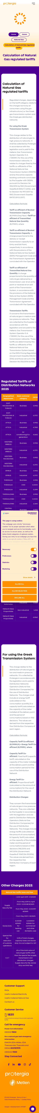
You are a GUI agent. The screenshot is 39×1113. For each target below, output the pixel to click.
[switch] (34, 556)
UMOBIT (23, 1106)
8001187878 (15, 1048)
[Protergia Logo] (9, 3)
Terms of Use (21, 1097)
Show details (28, 577)
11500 (14, 1032)
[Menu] (33, 4)
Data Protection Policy (12, 1099)
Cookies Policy (26, 1099)
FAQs (7, 990)
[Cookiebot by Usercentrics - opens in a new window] (28, 513)
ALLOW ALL (19, 584)
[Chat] (32, 1109)
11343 (15, 1052)
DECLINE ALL (19, 598)
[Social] (8, 1065)
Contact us (9, 1002)
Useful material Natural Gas (17, 998)
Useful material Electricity (16, 994)
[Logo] (17, 1074)
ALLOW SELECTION (19, 591)
